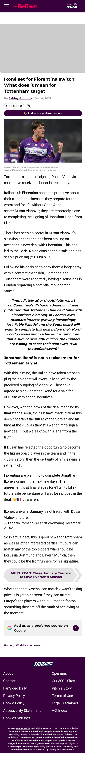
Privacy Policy (14, 696)
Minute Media (23, 728)
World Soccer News (28, 645)
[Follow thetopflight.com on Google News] (76, 628)
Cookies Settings (16, 718)
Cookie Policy (13, 703)
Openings (59, 673)
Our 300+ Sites (63, 681)
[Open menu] (6, 6)
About (8, 673)
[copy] (28, 106)
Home (8, 645)
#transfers (30, 499)
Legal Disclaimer (65, 703)
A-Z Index (59, 710)
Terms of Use (62, 696)
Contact (9, 681)
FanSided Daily (15, 688)
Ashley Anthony (20, 98)
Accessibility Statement (22, 710)
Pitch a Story (62, 688)
